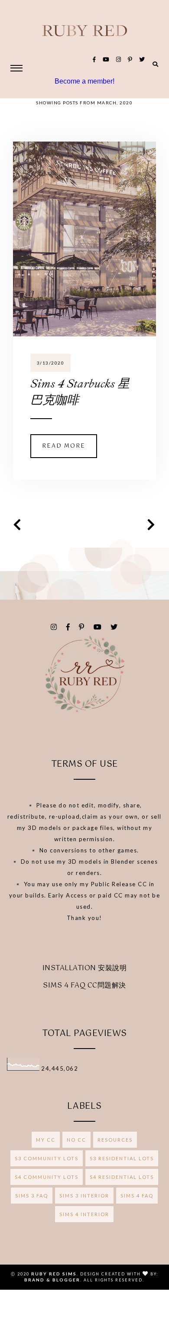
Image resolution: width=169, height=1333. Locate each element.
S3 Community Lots (46, 1158)
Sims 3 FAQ (31, 1195)
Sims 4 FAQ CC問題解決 (84, 985)
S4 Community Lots (46, 1177)
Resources (115, 1140)
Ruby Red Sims (54, 1273)
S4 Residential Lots (122, 1177)
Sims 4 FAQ (136, 1195)
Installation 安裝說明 (84, 968)
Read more (63, 446)
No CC (76, 1140)
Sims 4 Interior (84, 1214)
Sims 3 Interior (84, 1195)
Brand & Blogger (52, 1279)
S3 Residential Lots (122, 1158)
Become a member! (84, 81)
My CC (45, 1140)
